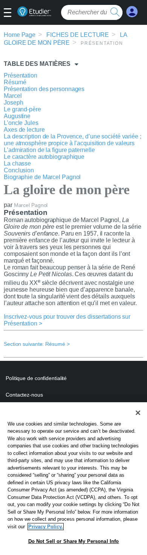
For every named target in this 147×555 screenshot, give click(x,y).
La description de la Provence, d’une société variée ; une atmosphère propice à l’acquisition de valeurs (72, 139)
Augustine (17, 116)
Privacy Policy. (45, 526)
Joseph (13, 102)
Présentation (20, 75)
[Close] (138, 412)
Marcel (12, 96)
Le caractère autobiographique (44, 157)
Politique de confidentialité (36, 378)
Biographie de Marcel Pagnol (42, 177)
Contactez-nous (24, 395)
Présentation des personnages (44, 89)
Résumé (15, 82)
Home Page (19, 35)
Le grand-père (22, 109)
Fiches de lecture (77, 35)
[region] (73, 478)
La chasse (17, 163)
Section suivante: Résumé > (36, 344)
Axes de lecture (24, 129)
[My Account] (132, 12)
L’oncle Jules (21, 123)
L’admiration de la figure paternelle (49, 150)
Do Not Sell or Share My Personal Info (73, 541)
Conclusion (19, 170)
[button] (10, 13)
